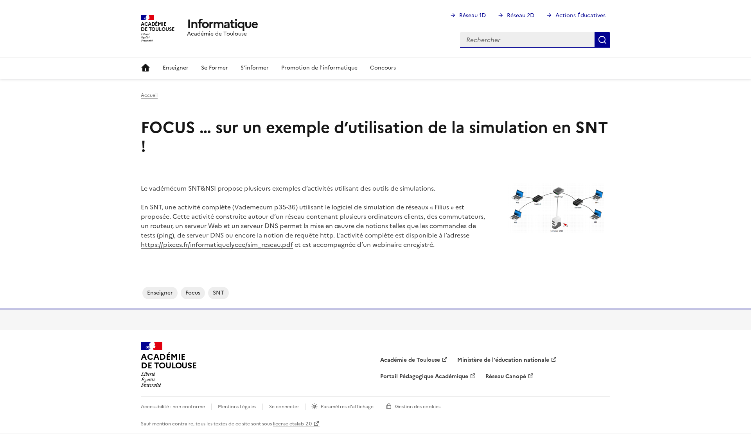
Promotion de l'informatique (319, 68)
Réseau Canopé (505, 376)
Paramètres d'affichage (347, 406)
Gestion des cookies (417, 406)
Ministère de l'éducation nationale (503, 360)
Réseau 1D (472, 15)
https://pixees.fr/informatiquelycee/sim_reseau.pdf (217, 244)
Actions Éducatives (580, 15)
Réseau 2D (520, 15)
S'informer (255, 68)
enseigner (160, 293)
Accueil (145, 68)
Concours (383, 68)
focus (192, 293)
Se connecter (284, 406)
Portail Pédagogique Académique (424, 376)
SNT (218, 293)
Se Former (214, 68)
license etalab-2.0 (292, 423)
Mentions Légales (237, 406)
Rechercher (602, 40)
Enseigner (176, 68)
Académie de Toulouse (410, 360)
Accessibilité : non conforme (173, 406)
